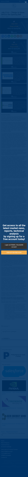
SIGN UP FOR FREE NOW (14, 252)
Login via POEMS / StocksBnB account (14, 246)
